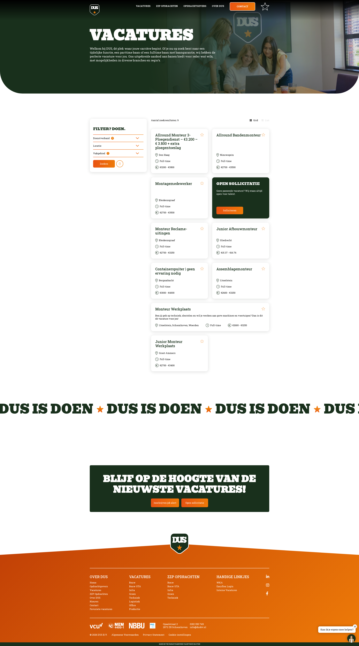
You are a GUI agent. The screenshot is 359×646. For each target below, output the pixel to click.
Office (132, 605)
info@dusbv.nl (198, 627)
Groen (132, 593)
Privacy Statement (153, 634)
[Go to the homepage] (94, 10)
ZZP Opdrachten (167, 5)
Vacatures (143, 5)
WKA (220, 582)
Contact (242, 6)
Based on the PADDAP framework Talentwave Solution (179, 644)
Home (93, 582)
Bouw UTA (135, 586)
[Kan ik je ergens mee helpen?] (351, 638)
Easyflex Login (225, 586)
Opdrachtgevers (194, 5)
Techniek (134, 597)
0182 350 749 (197, 624)
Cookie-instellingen (180, 634)
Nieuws (94, 601)
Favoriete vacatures (101, 609)
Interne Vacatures (227, 590)
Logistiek (134, 601)
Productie (134, 609)
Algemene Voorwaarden (125, 634)
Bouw (132, 582)
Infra (132, 590)
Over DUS (218, 5)
